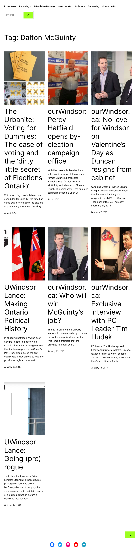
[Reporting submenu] (30, 6)
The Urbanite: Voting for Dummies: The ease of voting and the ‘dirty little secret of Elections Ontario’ (23, 148)
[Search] (28, 15)
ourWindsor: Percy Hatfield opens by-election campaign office (67, 136)
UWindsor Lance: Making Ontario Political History (20, 308)
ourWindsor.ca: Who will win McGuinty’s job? (67, 304)
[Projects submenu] (84, 6)
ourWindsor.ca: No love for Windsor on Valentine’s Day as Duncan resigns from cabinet (111, 144)
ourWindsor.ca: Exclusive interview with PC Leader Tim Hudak (110, 312)
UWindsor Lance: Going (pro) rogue (22, 454)
